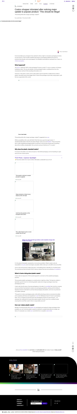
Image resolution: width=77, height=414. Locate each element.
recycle (23, 264)
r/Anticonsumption (19, 61)
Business (46, 3)
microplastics (57, 269)
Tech (40, 3)
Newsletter (25, 3)
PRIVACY (20, 401)
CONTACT (20, 405)
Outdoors (52, 3)
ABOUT (19, 399)
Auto (36, 3)
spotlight (48, 286)
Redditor (49, 141)
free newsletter (23, 350)
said (37, 295)
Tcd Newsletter (36, 401)
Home (31, 3)
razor (31, 310)
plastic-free (33, 307)
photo (18, 67)
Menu (73, 1)
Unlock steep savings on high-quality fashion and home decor (61, 376)
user (48, 137)
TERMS (19, 403)
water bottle (49, 310)
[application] (38, 251)
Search (68, 1)
